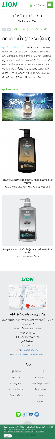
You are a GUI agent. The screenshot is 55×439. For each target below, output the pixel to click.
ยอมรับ (8, 436)
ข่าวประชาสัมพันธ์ (16, 389)
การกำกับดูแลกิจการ (16, 383)
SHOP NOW (39, 5)
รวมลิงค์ (40, 401)
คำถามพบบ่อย (40, 389)
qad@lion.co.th (31, 350)
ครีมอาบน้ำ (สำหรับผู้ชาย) (28, 29)
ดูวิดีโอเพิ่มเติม (8, 89)
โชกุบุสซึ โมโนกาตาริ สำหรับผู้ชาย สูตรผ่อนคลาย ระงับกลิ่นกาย (27, 182)
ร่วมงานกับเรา (40, 377)
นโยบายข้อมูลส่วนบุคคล (40, 383)
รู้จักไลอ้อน (16, 371)
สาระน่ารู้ (40, 371)
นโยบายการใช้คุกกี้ (16, 395)
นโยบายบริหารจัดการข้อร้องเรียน (27, 354)
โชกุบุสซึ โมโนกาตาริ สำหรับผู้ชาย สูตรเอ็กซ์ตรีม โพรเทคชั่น (27, 251)
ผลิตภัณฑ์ (16, 377)
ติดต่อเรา (40, 395)
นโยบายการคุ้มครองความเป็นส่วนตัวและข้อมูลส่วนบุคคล (18, 432)
